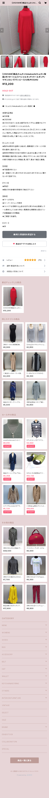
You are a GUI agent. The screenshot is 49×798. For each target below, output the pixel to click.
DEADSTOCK (7, 734)
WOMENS (6, 633)
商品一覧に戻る (24, 760)
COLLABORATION (9, 742)
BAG (3, 647)
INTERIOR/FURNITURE (11, 698)
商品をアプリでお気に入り (25, 244)
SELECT (5, 713)
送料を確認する (25, 95)
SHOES (5, 640)
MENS (4, 625)
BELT (4, 662)
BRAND (5, 727)
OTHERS (5, 691)
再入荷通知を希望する (25, 234)
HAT (3, 669)
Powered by (22, 775)
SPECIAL (5, 749)
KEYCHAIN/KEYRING (10, 683)
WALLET (5, 676)
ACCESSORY (7, 654)
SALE (4, 720)
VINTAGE (6, 705)
